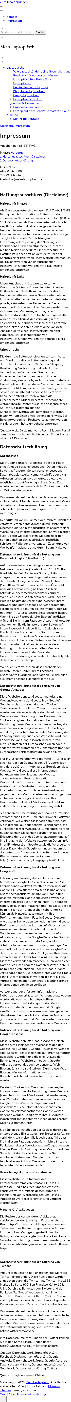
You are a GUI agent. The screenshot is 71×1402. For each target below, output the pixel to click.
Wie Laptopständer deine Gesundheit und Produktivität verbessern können (42, 73)
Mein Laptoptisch (17, 46)
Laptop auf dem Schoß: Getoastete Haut (41, 111)
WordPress (7, 1394)
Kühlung (12, 115)
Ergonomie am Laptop (28, 107)
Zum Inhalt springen (14, 2)
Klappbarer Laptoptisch (29, 91)
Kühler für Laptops (26, 119)
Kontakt (12, 17)
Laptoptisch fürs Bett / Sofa (32, 79)
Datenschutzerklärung (31, 1394)
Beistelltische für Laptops (30, 87)
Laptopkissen (22, 83)
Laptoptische (15, 68)
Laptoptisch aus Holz (27, 99)
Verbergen (18, 153)
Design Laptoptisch (26, 95)
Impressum (14, 21)
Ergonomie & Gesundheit (24, 103)
